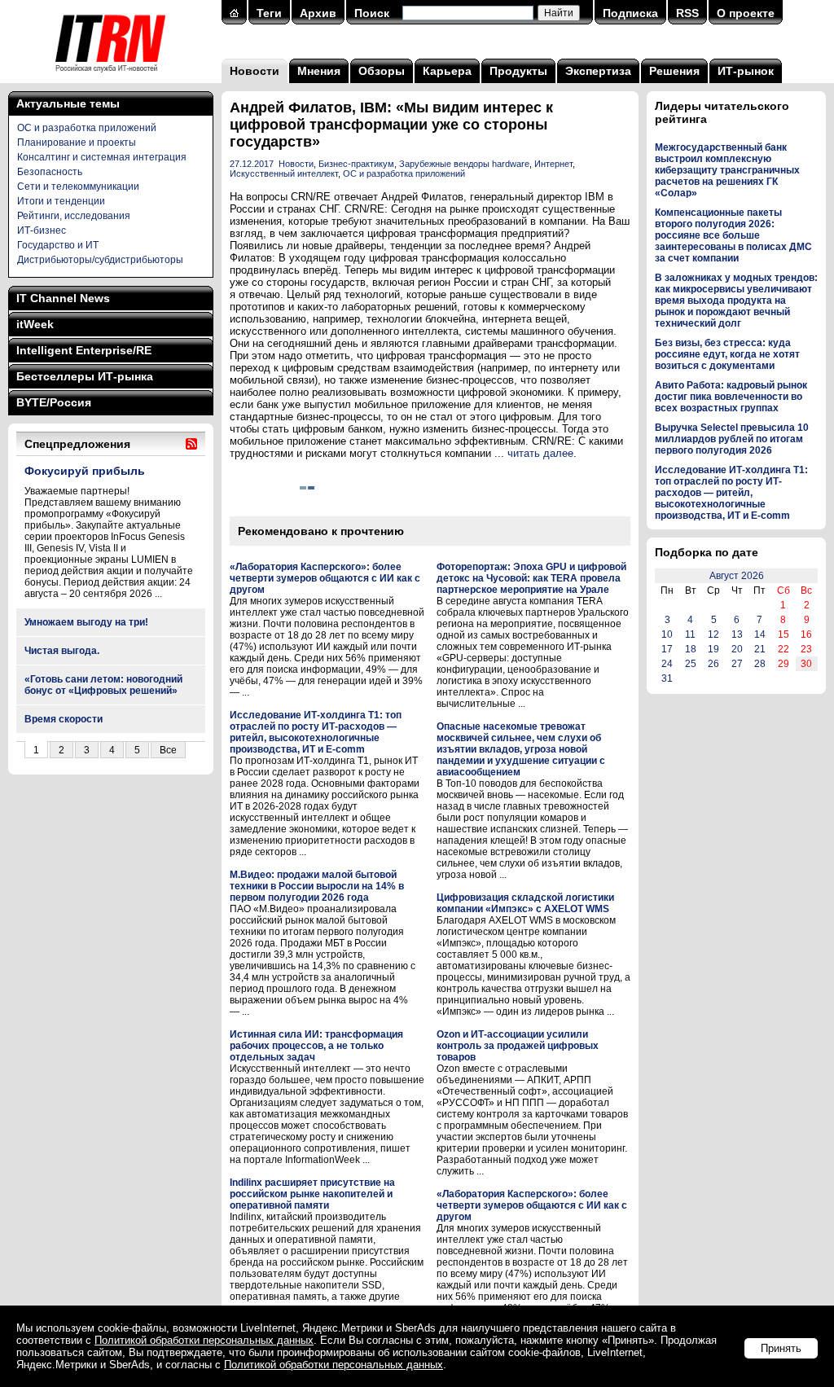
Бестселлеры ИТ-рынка (84, 376)
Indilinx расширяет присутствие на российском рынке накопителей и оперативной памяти (312, 1194)
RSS (687, 13)
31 (667, 678)
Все (168, 750)
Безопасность (49, 172)
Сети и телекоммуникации (78, 186)
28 (760, 663)
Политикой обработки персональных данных (204, 1340)
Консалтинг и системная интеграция (102, 157)
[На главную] (110, 77)
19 (713, 649)
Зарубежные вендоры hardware (464, 164)
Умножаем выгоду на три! (86, 622)
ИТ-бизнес (41, 230)
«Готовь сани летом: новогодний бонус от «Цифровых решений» (103, 685)
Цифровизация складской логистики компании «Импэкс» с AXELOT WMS (525, 903)
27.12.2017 (252, 164)
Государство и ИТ (58, 245)
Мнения (318, 70)
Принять (781, 1348)
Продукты (518, 70)
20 (737, 649)
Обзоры (381, 70)
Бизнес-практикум (356, 164)
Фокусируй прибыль (84, 470)
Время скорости (63, 719)
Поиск (371, 13)
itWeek (35, 324)
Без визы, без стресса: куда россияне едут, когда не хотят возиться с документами (727, 354)
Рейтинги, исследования (73, 216)
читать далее (540, 453)
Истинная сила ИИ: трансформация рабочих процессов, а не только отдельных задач (316, 1046)
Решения (674, 70)
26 (713, 663)
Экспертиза (598, 70)
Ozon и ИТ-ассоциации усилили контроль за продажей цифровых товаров (518, 1046)
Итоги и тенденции (61, 201)
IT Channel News (63, 298)
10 (667, 634)
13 (737, 634)
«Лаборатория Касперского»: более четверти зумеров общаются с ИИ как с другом (325, 578)
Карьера (447, 70)
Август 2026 (736, 576)
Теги (269, 13)
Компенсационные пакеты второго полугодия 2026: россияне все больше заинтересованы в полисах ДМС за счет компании (733, 235)
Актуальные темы (68, 103)
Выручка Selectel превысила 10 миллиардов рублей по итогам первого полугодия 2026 (732, 439)
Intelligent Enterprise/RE (83, 350)
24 (667, 663)
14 (760, 634)
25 (690, 663)
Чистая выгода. (61, 650)
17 (667, 649)
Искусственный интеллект (284, 173)
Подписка (630, 13)
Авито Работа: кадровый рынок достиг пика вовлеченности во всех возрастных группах (731, 397)
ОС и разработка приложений (86, 128)
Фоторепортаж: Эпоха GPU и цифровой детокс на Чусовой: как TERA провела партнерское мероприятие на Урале (531, 578)
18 (690, 649)
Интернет (553, 164)
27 (737, 663)
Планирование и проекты (76, 142)
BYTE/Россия (53, 402)
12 (713, 634)
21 (760, 649)
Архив (318, 13)
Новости (254, 70)
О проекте (746, 13)
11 (690, 634)
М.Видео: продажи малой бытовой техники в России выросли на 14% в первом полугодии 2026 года (317, 886)
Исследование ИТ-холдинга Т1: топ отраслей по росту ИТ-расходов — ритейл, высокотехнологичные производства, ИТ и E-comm (316, 732)
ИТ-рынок (746, 70)
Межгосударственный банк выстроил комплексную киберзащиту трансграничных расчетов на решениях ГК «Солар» (727, 170)
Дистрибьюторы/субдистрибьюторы (100, 260)
